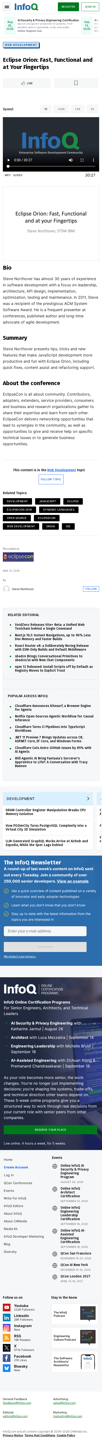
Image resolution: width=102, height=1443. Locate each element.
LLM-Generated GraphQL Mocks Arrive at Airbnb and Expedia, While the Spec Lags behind (47, 843)
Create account (16, 1167)
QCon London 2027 (75, 1276)
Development (17, 501)
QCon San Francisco (75, 1253)
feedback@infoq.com (17, 1403)
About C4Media (15, 1221)
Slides (17, 175)
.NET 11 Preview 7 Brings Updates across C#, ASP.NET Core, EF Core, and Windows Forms (49, 739)
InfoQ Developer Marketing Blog (24, 1240)
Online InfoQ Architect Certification (70, 1192)
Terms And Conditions (39, 1435)
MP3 (7, 175)
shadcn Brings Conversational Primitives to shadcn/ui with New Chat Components (49, 658)
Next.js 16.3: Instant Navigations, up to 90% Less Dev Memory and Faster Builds (53, 637)
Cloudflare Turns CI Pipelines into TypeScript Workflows (50, 729)
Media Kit (11, 1229)
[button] (45, 947)
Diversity (10, 1252)
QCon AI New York (74, 1265)
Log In (9, 1175)
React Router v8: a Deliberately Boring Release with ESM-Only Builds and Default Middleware (52, 648)
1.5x (77, 109)
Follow (91, 589)
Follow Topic (51, 479)
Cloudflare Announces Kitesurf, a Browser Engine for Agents (53, 708)
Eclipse (73, 501)
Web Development (21, 45)
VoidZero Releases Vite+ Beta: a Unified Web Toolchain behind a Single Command (50, 627)
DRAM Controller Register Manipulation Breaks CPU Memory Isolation (46, 812)
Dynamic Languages (59, 509)
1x (45, 109)
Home (8, 1159)
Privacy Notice (13, 1435)
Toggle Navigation (6, 6)
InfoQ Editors (13, 1206)
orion (50, 526)
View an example (73, 881)
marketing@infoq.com (67, 1416)
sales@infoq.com (64, 1403)
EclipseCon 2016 (19, 509)
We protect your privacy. (20, 956)
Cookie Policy (66, 1435)
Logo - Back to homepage (26, 6)
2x (92, 109)
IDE (68, 526)
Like (30, 83)
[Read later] (76, 83)
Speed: (8, 109)
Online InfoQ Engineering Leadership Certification (70, 1213)
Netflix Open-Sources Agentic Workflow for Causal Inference (54, 718)
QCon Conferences (18, 1183)
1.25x (61, 109)
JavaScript (47, 501)
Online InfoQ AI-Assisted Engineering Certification (72, 1236)
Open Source (17, 518)
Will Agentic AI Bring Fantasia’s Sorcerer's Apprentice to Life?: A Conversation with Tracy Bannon (51, 762)
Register (68, 6)
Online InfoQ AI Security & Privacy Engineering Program (74, 1171)
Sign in (90, 6)
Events (9, 1190)
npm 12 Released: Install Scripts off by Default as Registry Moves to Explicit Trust (54, 669)
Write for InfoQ (15, 1198)
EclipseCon (47, 518)
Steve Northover (23, 589)
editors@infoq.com (15, 1416)
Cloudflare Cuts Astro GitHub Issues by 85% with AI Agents (53, 750)
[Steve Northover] (6, 589)
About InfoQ (13, 1213)
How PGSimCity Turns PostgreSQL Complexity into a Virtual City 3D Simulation (46, 827)
